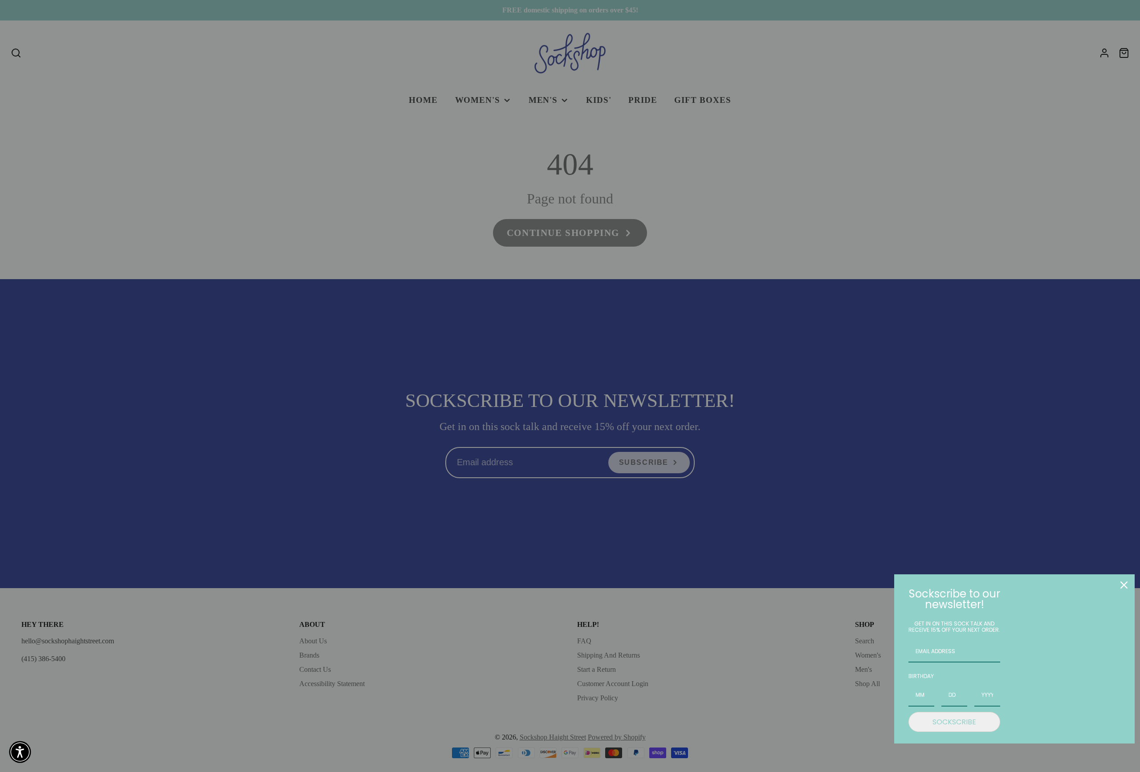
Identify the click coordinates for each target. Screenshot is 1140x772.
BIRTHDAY (921, 676)
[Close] (1124, 585)
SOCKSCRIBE (954, 722)
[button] (20, 752)
